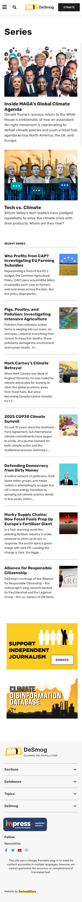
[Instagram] (26, 850)
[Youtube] (19, 850)
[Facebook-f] (6, 850)
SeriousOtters (27, 891)
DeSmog (46, 7)
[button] (41, 769)
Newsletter (12, 844)
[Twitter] (13, 850)
